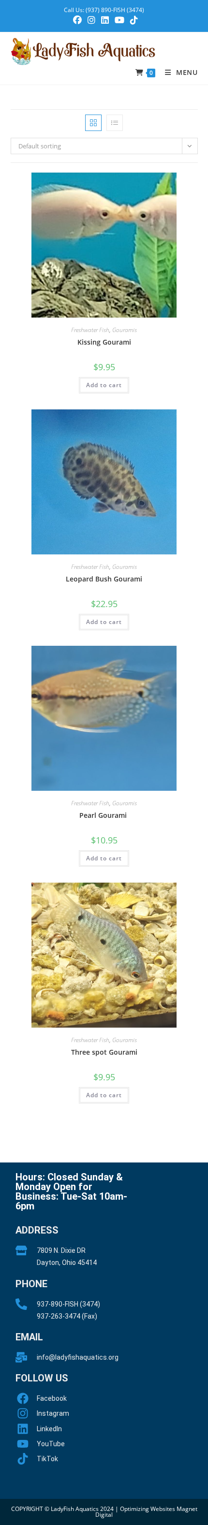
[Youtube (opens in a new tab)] (119, 20)
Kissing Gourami (104, 342)
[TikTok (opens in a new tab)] (132, 20)
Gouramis (124, 330)
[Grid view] (93, 123)
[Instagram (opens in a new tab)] (91, 20)
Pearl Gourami (104, 815)
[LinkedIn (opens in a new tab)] (105, 20)
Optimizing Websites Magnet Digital (146, 1512)
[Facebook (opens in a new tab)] (77, 20)
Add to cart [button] (104, 385)
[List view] (114, 123)
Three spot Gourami (104, 1052)
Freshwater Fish (90, 330)
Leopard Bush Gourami (104, 578)
